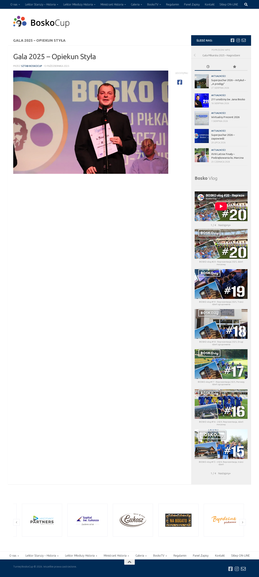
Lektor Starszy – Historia (40, 4)
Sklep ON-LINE (229, 4)
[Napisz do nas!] (244, 40)
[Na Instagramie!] (238, 40)
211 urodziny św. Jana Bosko (228, 99)
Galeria (135, 4)
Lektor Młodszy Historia (78, 4)
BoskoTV (152, 4)
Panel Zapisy (192, 4)
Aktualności (218, 76)
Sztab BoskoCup (31, 66)
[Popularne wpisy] (234, 67)
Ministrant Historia (111, 4)
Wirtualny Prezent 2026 (225, 117)
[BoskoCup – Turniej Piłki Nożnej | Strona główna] (41, 22)
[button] (224, 225)
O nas (13, 4)
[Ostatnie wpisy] (208, 67)
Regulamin (172, 4)
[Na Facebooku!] (232, 40)
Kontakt (210, 4)
